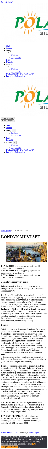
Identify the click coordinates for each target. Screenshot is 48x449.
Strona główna (6, 231)
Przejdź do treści (7, 2)
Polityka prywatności (9, 447)
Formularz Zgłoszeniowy (16, 76)
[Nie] (19, 447)
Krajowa (14, 55)
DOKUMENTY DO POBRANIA (20, 74)
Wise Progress (34, 432)
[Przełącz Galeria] (15, 142)
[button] (27, 53)
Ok (34, 444)
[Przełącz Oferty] (14, 130)
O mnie (9, 48)
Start (8, 46)
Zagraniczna (16, 57)
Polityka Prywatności (9, 432)
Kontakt (9, 62)
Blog (8, 60)
